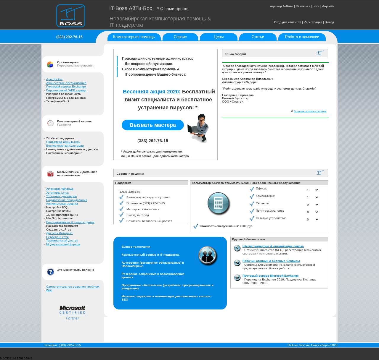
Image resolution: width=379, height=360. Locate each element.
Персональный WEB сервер (66, 90)
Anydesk (328, 6)
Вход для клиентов (287, 22)
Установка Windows (59, 188)
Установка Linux (57, 192)
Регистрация (313, 22)
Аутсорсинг (54, 79)
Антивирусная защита (62, 203)
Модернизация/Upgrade (63, 244)
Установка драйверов (61, 196)
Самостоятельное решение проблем (72, 286)
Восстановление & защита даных (70, 222)
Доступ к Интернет (59, 233)
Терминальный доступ (62, 240)
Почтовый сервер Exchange (66, 86)
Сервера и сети (57, 237)
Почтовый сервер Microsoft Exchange (271, 275)
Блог (316, 6)
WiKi (49, 290)
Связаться (303, 6)
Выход (329, 22)
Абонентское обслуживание (66, 83)
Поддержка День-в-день (63, 141)
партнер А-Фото (281, 6)
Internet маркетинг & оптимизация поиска (273, 246)
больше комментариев (310, 111)
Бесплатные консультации (65, 145)
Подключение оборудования (66, 200)
